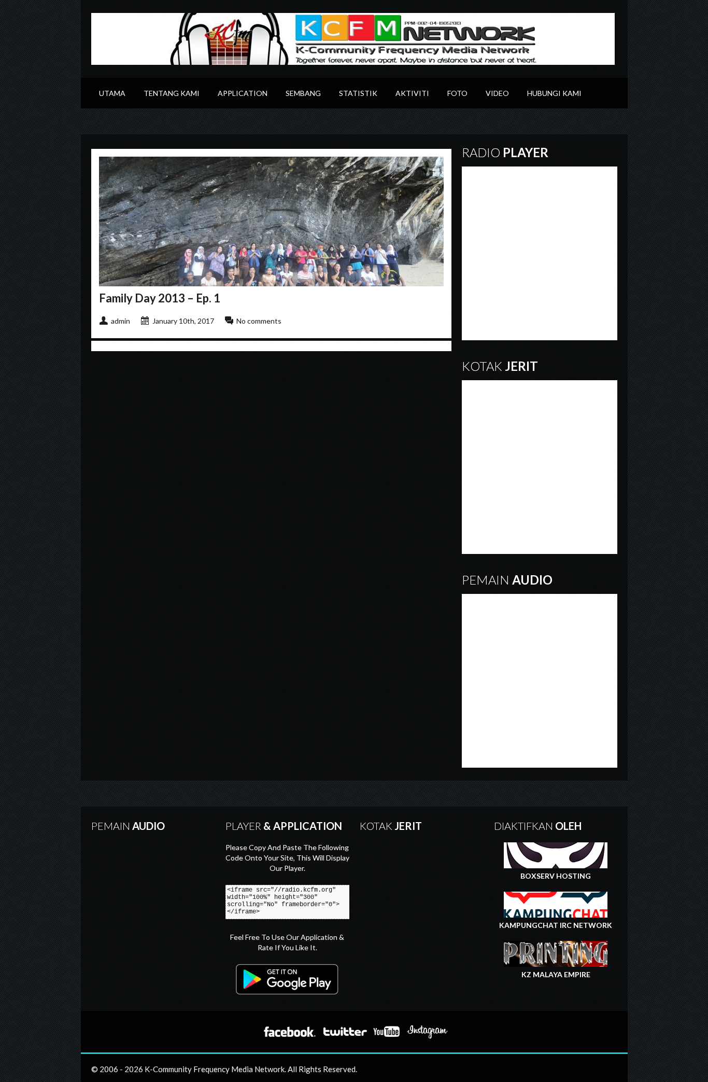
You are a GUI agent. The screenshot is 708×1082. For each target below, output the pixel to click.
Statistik (358, 93)
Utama (112, 93)
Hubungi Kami (554, 93)
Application (242, 93)
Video (497, 93)
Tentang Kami (172, 93)
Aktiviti (412, 93)
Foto (457, 93)
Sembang (303, 93)
